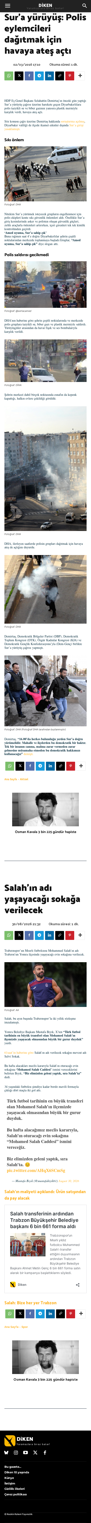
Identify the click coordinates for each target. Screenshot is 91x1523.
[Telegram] (39, 75)
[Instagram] (16, 1453)
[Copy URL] (59, 75)
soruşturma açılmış (72, 121)
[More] (80, 75)
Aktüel (24, 779)
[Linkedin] (49, 75)
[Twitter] (35, 1453)
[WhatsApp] (8, 75)
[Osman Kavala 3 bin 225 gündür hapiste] (45, 809)
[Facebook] (29, 75)
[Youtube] (25, 1453)
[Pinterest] (69, 75)
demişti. (29, 754)
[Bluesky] (6, 1453)
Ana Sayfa (10, 779)
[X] (19, 75)
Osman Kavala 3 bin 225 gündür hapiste (45, 832)
